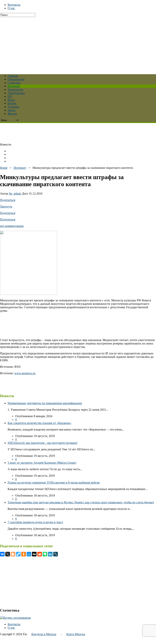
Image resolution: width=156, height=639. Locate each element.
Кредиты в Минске (43, 634)
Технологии (15, 89)
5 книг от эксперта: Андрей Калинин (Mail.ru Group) (42, 462)
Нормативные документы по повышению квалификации (45, 403)
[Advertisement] (78, 43)
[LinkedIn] (50, 554)
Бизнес (12, 103)
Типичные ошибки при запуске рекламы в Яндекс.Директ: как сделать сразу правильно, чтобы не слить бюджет (81, 502)
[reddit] (39, 554)
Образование (16, 79)
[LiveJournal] (55, 554)
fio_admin (15, 193)
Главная (13, 75)
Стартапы (14, 82)
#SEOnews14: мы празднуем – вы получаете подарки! (42, 442)
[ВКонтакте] (2, 554)
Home (3, 167)
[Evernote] (45, 554)
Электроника (16, 93)
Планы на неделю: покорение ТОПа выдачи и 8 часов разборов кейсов (54, 482)
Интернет (14, 86)
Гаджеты (13, 106)
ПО (10, 96)
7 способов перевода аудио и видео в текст (35, 522)
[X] (7, 554)
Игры (11, 99)
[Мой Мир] (29, 554)
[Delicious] (18, 554)
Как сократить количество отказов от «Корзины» (39, 423)
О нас (11, 8)
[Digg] (34, 554)
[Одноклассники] (23, 554)
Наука (11, 110)
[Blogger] (13, 554)
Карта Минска (75, 634)
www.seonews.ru (24, 373)
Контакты (14, 4)
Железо (12, 113)
